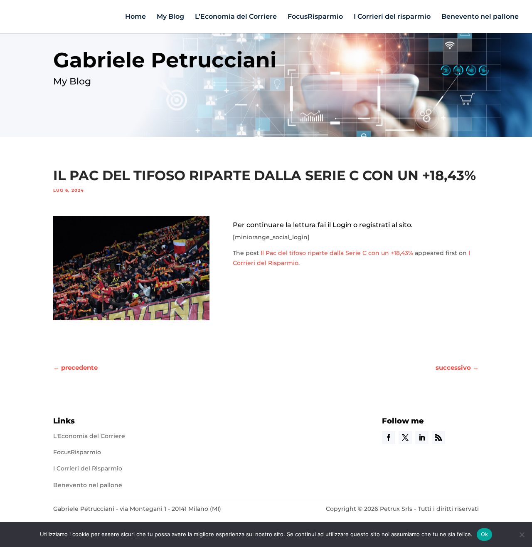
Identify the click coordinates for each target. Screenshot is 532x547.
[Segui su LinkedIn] (422, 437)
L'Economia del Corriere (89, 436)
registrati (374, 225)
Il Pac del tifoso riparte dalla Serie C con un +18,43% (337, 253)
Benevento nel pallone (480, 17)
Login (342, 225)
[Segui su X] (405, 437)
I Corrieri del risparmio (392, 17)
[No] (521, 534)
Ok (484, 534)
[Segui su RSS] (438, 437)
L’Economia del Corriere (236, 17)
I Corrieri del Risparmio (87, 468)
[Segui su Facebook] (388, 437)
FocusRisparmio (315, 17)
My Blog (170, 17)
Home (135, 17)
